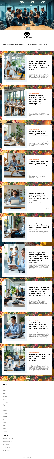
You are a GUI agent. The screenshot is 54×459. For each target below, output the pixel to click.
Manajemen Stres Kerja (6, 444)
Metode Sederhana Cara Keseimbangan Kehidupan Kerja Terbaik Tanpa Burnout (38, 133)
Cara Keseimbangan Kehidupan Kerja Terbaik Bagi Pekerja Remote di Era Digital (39, 226)
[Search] (50, 49)
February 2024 (5, 428)
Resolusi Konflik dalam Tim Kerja (44, 44)
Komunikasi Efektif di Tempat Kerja (20, 44)
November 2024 (5, 414)
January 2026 (5, 396)
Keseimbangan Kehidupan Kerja (32, 44)
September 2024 (5, 417)
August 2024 (4, 419)
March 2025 (4, 408)
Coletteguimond (27, 37)
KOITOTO (29, 457)
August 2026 (4, 385)
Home (4, 41)
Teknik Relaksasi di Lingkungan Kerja (33, 41)
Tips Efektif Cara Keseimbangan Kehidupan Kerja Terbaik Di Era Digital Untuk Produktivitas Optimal (38, 325)
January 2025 (5, 411)
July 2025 (4, 405)
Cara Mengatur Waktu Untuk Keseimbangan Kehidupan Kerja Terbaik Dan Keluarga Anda (38, 164)
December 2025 (5, 398)
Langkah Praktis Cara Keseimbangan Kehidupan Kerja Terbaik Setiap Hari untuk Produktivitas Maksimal (39, 196)
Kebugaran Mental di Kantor (11, 41)
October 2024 (5, 416)
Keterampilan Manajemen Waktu (22, 41)
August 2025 (4, 404)
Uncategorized (5, 452)
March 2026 (4, 393)
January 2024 (5, 430)
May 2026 (4, 390)
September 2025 (5, 402)
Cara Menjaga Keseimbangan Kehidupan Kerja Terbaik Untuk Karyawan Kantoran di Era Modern (39, 357)
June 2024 (4, 422)
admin (31, 71)
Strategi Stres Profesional (6, 449)
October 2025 (5, 401)
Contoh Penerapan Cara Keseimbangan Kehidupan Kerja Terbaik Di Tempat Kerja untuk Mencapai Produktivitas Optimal (39, 65)
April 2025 (4, 407)
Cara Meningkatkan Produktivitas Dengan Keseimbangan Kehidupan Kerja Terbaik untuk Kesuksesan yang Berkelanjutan (38, 100)
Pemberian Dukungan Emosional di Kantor (9, 446)
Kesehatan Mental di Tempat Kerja (8, 44)
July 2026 (4, 387)
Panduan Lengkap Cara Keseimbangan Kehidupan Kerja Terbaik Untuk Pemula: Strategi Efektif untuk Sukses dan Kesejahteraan (38, 256)
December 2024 (5, 413)
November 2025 (5, 399)
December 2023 (5, 431)
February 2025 (5, 410)
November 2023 (5, 433)
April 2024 (4, 425)
